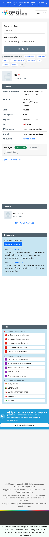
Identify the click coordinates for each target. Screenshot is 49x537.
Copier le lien (11, 152)
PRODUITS (17, 356)
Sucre (27, 498)
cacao (5, 61)
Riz (22, 498)
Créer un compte (12, 244)
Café (18, 498)
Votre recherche (10, 37)
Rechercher (24, 49)
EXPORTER (18, 249)
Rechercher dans (11, 26)
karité (14, 65)
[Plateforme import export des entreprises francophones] (14, 13)
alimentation (29, 57)
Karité (29, 495)
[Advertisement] (24, 180)
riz (39, 61)
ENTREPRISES (19, 380)
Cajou (13, 495)
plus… (22, 65)
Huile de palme (9, 498)
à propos (5, 504)
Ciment (34, 498)
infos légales (16, 504)
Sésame (42, 495)
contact (43, 504)
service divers (29, 138)
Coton (35, 495)
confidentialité (28, 504)
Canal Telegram (24, 506)
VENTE (22, 331)
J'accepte (27, 535)
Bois (40, 498)
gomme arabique (18, 61)
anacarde (41, 57)
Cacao (19, 495)
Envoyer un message (24, 223)
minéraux (31, 61)
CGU (37, 504)
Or (24, 495)
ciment (5, 65)
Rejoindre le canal (25, 425)
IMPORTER (18, 262)
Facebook (33, 147)
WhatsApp (21, 147)
